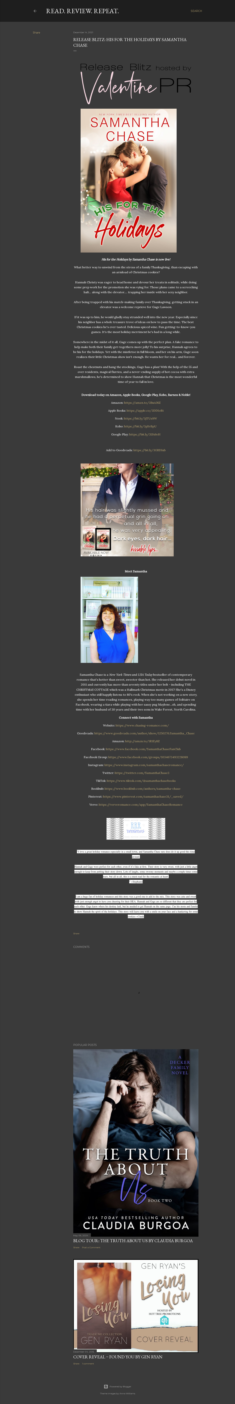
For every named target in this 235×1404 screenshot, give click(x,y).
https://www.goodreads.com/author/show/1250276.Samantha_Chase (144, 733)
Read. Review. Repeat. (82, 11)
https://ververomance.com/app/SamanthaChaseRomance (140, 804)
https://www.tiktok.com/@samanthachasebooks (141, 781)
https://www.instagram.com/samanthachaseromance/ (144, 765)
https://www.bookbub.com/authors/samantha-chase (142, 788)
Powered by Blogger (120, 1386)
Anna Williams (127, 1393)
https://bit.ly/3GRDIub (149, 450)
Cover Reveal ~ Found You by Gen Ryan (117, 1357)
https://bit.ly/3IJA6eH (144, 434)
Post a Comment (91, 1247)
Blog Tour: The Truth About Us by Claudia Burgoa (133, 1240)
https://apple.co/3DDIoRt (145, 410)
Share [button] (36, 32)
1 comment (88, 1363)
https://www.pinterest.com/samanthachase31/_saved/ (143, 796)
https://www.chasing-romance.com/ (142, 725)
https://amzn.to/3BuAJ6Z (142, 402)
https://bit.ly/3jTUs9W (140, 418)
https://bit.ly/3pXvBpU (140, 426)
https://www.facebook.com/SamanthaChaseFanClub (143, 749)
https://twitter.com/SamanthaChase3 (142, 773)
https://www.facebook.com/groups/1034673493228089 (148, 757)
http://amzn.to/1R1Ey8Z (142, 741)
